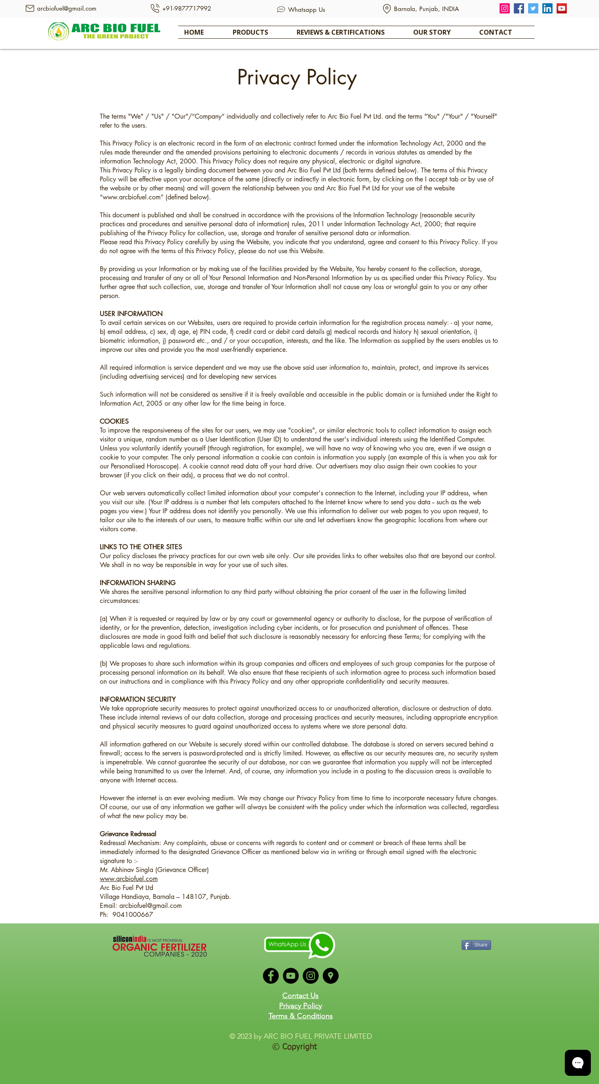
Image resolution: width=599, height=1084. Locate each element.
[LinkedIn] (547, 8)
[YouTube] (562, 8)
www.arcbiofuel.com (132, 197)
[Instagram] (505, 8)
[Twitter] (533, 8)
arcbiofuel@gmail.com (150, 905)
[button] (259, 32)
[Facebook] (519, 8)
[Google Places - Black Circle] (331, 976)
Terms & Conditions (301, 1015)
